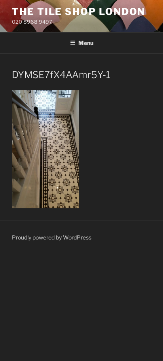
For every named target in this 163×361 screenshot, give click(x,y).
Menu (85, 42)
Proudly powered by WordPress (51, 237)
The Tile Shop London (78, 11)
